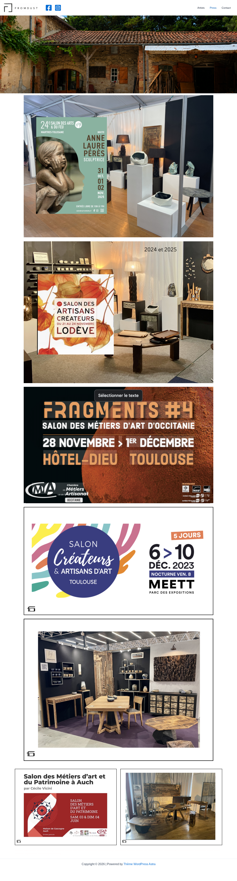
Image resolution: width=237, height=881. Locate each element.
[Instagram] (58, 8)
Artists (201, 7)
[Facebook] (48, 8)
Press (213, 7)
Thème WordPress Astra (139, 864)
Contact (226, 7)
